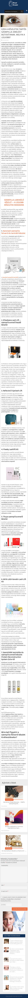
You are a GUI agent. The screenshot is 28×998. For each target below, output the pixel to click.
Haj (7, 824)
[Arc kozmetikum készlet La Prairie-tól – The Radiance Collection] (14, 841)
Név (2, 885)
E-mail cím (4, 891)
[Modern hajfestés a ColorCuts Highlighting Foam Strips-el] (14, 817)
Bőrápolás (8, 848)
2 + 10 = (3, 904)
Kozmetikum (6, 40)
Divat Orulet (9, 996)
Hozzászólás (4, 865)
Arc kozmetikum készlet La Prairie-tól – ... (14, 851)
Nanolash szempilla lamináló (10, 277)
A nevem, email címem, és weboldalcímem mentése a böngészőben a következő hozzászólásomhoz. (13, 899)
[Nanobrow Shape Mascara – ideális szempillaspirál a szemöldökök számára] (14, 793)
